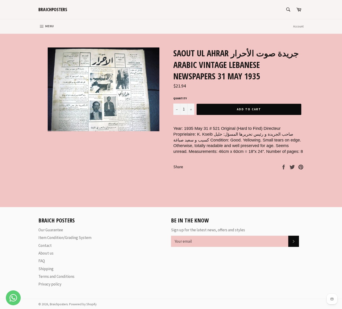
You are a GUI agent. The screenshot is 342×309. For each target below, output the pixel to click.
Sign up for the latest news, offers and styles (208, 229)
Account (298, 26)
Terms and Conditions (56, 276)
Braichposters (52, 9)
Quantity (180, 98)
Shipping (46, 268)
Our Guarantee (50, 229)
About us (46, 253)
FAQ (41, 260)
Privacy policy (49, 284)
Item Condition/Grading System (64, 237)
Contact (45, 245)
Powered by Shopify (83, 304)
